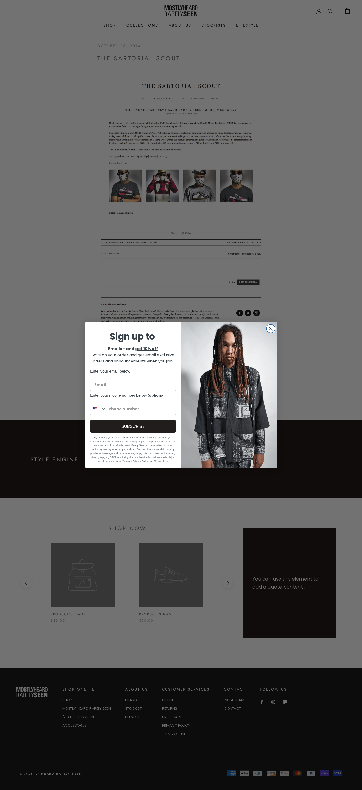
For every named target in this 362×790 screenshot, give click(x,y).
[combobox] (98, 409)
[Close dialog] (270, 328)
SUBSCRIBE (133, 426)
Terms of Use (161, 461)
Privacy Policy (140, 461)
